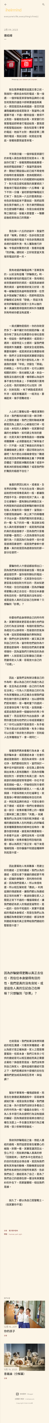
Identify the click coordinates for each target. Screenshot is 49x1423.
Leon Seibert (23, 79)
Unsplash (34, 79)
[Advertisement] (24, 1266)
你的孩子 (9, 1331)
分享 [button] (5, 1231)
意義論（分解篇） (15, 1374)
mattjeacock (29, 1399)
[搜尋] (43, 3)
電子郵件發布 (13, 1231)
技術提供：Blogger (26, 1394)
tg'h (20, 1234)
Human (12, 1234)
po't (16, 1234)
